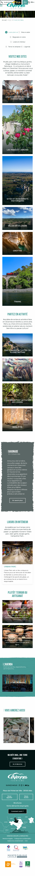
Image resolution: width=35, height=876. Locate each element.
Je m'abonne (17, 764)
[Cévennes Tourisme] (16, 5)
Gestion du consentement (15, 840)
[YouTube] (26, 785)
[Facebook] (19, 785)
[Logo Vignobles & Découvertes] (27, 864)
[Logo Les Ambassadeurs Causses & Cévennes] (20, 864)
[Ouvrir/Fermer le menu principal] (1, 5)
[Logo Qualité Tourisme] (16, 848)
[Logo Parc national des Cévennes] (10, 864)
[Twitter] (24, 785)
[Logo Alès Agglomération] (25, 848)
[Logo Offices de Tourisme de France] (8, 848)
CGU (26, 840)
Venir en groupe (13, 836)
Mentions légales (8, 838)
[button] (29, 2)
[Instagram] (21, 785)
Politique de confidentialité (22, 838)
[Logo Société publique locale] (17, 856)
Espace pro (24, 836)
